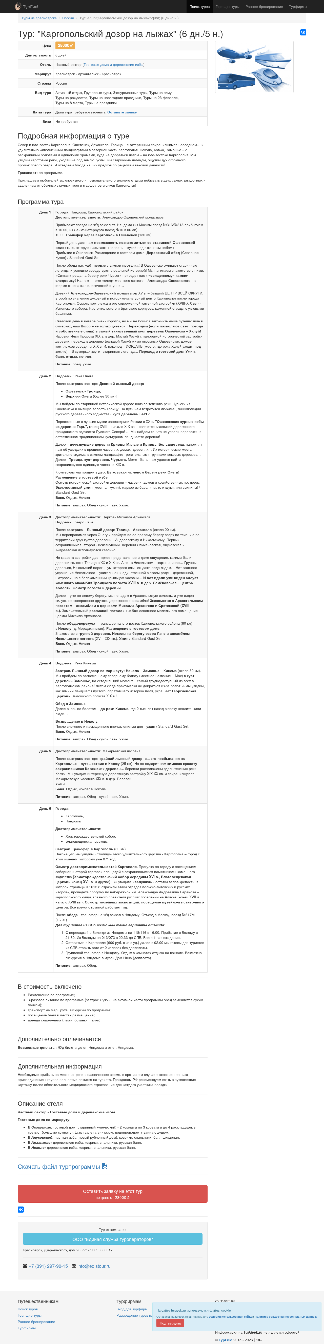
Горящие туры (227, 6)
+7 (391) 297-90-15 (48, 1265)
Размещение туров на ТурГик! (141, 1315)
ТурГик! (30, 6)
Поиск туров (200, 6)
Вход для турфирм (132, 1308)
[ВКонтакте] (303, 32)
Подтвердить (170, 1323)
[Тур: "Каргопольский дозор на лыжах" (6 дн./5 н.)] (254, 68)
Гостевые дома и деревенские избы (113, 64)
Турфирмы (298, 6)
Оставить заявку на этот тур (113, 1194)
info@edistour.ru (94, 1265)
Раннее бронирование (264, 6)
